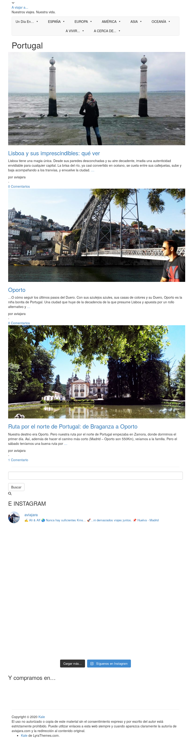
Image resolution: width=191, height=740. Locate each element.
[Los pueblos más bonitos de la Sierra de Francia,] (118, 618)
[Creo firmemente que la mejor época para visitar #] (29, 566)
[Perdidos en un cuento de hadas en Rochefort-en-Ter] (73, 592)
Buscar (16, 487)
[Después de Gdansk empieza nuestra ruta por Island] (29, 540)
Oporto (16, 289)
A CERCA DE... (105, 30)
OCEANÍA (159, 21)
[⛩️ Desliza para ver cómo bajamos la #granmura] (73, 644)
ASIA (134, 21)
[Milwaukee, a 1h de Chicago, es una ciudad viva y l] (73, 566)
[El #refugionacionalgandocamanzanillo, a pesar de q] (162, 644)
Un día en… (25, 21)
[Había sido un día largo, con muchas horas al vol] (73, 618)
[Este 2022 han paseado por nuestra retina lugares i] (118, 644)
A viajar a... (20, 7)
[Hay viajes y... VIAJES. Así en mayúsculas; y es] (118, 540)
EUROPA (81, 21)
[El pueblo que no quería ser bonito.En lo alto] (29, 644)
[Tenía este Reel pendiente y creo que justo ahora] (73, 540)
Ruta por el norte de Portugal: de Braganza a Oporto (72, 426)
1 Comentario (18, 459)
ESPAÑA (54, 21)
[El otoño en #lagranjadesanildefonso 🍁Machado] (118, 566)
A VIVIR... (73, 30)
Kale (41, 716)
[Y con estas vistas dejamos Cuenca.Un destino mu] (29, 618)
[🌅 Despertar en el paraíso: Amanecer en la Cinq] (29, 592)
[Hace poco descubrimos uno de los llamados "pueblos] (162, 592)
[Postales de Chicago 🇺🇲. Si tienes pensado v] (162, 540)
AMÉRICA (109, 21)
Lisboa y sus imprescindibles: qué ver (54, 153)
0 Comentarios (19, 186)
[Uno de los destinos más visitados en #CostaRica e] (118, 592)
